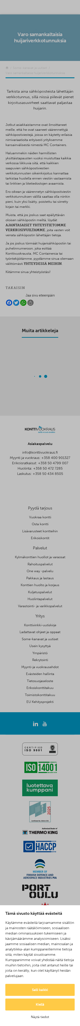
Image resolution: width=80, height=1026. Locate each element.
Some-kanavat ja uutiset (40, 639)
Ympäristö (40, 653)
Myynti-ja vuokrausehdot (40, 667)
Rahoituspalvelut (40, 564)
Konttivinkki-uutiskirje (40, 625)
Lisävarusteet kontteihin (40, 531)
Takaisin (15, 288)
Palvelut (40, 548)
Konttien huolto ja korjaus (40, 585)
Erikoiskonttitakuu (40, 688)
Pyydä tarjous (40, 508)
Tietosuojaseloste (40, 681)
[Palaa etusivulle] (7, 68)
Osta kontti (40, 524)
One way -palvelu (40, 571)
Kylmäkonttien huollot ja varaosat (40, 557)
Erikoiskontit (40, 538)
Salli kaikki (40, 990)
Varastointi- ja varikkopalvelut (40, 606)
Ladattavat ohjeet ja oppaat (40, 632)
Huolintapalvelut (40, 599)
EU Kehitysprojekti (40, 702)
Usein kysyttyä (40, 646)
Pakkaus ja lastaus (40, 578)
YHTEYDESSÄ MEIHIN (43, 264)
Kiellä (40, 1004)
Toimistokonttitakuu (40, 695)
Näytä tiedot (40, 1017)
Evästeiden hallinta (40, 674)
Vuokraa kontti (40, 517)
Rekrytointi (40, 660)
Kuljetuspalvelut (40, 592)
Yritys (40, 616)
